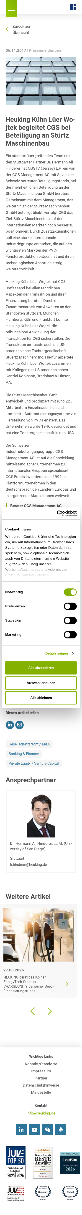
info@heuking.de (41, 1113)
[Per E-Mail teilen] (19, 725)
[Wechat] (47, 1129)
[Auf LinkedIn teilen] (10, 725)
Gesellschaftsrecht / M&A (29, 744)
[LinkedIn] (21, 1129)
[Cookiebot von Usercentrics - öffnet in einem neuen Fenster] (58, 513)
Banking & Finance (24, 754)
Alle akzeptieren (41, 668)
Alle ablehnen (41, 698)
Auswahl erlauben (41, 683)
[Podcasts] (60, 1129)
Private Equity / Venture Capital (34, 763)
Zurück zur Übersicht (22, 29)
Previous (33, 1011)
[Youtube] (34, 1129)
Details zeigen (56, 653)
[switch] (70, 606)
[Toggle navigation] (11, 8)
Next (49, 1011)
